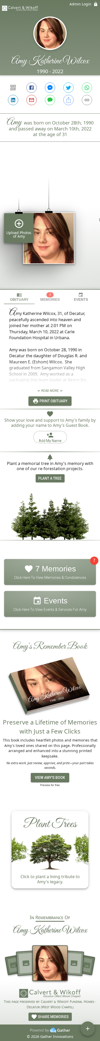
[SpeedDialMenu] (88, 1028)
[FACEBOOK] (31, 87)
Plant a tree (50, 478)
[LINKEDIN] (13, 100)
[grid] (50, 224)
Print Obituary (53, 401)
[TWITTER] (68, 87)
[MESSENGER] (50, 87)
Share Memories (53, 1017)
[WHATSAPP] (87, 87)
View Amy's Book (50, 778)
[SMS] (50, 100)
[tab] (19, 297)
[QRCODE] (13, 87)
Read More (50, 391)
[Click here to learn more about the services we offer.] (50, 994)
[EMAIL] (31, 100)
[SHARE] (68, 100)
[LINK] (87, 100)
